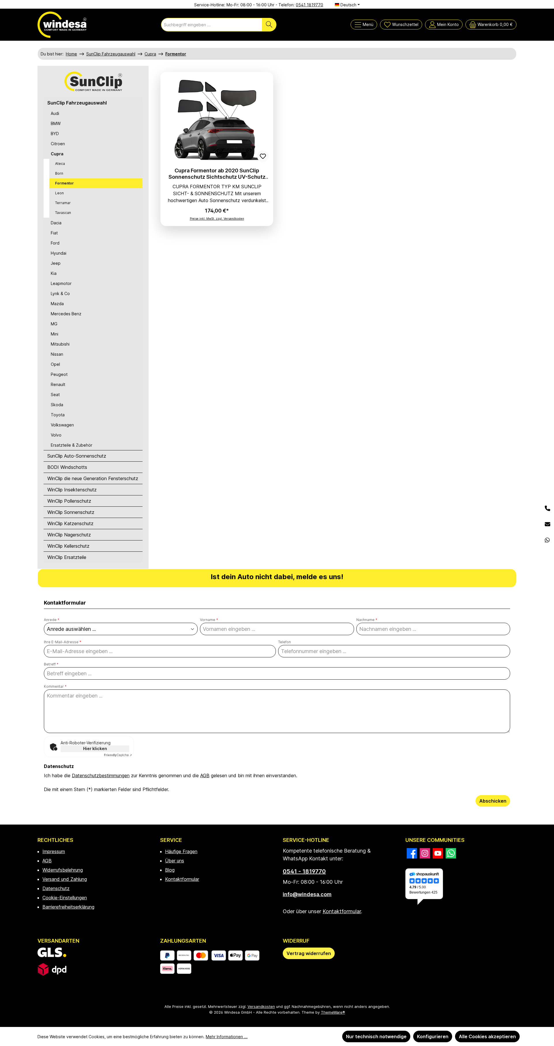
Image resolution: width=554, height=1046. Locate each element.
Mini (54, 333)
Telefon (284, 642)
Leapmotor (61, 283)
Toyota (58, 414)
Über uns (174, 861)
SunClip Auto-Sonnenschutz (76, 456)
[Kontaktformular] (547, 524)
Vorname (209, 620)
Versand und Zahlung (64, 879)
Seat (55, 394)
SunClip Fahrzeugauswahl (77, 103)
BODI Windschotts (67, 467)
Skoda (57, 404)
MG (54, 323)
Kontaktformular (182, 879)
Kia (54, 273)
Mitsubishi (60, 344)
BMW (56, 123)
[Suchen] (269, 24)
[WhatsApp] (547, 540)
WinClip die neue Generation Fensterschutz (92, 478)
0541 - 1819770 (304, 871)
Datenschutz (56, 888)
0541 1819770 (309, 4)
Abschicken (492, 801)
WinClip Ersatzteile (66, 557)
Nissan (57, 354)
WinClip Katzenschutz (70, 523)
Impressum (53, 851)
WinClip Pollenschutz (69, 501)
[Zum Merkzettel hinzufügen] (263, 156)
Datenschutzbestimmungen (101, 775)
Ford (55, 242)
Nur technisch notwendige (376, 1036)
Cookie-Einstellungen (64, 897)
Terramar (63, 203)
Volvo (56, 434)
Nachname (366, 620)
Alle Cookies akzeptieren (487, 1036)
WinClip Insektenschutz (72, 490)
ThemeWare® (333, 1012)
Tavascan (63, 212)
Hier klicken (95, 748)
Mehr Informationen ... (227, 1036)
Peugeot (59, 374)
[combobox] (211, 24)
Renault (58, 384)
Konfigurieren (432, 1036)
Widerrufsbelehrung (62, 870)
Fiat (54, 232)
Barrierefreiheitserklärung (68, 907)
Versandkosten (261, 1006)
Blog (170, 870)
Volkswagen (62, 424)
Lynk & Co (60, 293)
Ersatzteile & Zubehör (71, 445)
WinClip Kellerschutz (68, 546)
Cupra (57, 153)
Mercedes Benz (66, 313)
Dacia (56, 222)
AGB (204, 775)
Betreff (51, 664)
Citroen (58, 143)
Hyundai (58, 253)
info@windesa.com (307, 894)
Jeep (56, 263)
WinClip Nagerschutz (69, 535)
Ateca (60, 163)
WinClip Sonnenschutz (70, 512)
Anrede (51, 620)
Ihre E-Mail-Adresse (62, 642)
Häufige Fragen (181, 851)
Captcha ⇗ (118, 755)
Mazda (57, 303)
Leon (59, 193)
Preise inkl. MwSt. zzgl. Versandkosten (217, 218)
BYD (55, 133)
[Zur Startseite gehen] (62, 25)
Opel (55, 364)
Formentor (64, 183)
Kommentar (55, 686)
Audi (55, 113)
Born (59, 173)
